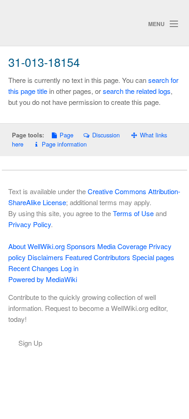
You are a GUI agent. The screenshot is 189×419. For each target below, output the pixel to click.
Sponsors (81, 246)
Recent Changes (33, 268)
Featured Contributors (97, 257)
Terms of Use (133, 213)
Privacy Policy (29, 224)
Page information (64, 144)
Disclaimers (45, 257)
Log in (69, 268)
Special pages (153, 257)
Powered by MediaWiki (42, 279)
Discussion (105, 135)
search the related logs (137, 91)
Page (66, 135)
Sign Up (30, 343)
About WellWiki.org (36, 246)
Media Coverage (122, 246)
